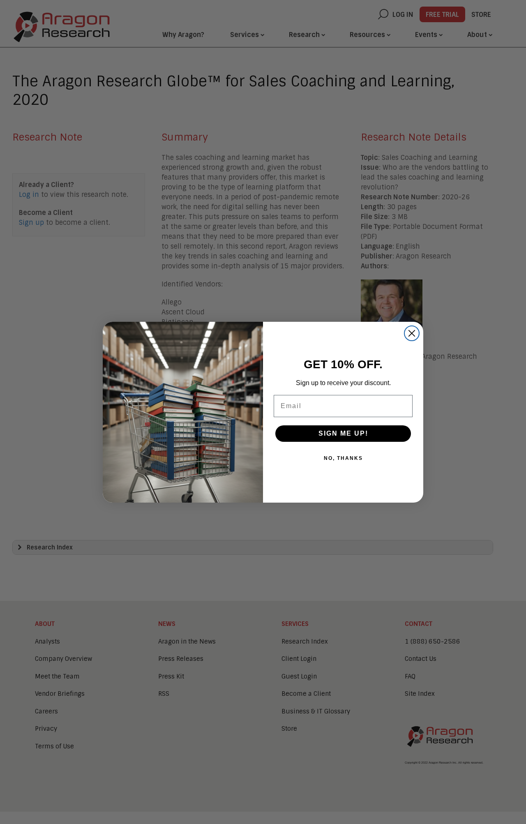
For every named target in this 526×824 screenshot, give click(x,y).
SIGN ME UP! (343, 433)
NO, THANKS (343, 458)
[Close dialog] (411, 333)
